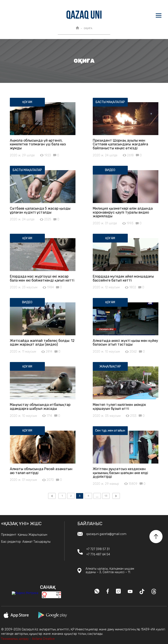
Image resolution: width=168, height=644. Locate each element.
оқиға (88, 28)
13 (106, 495)
